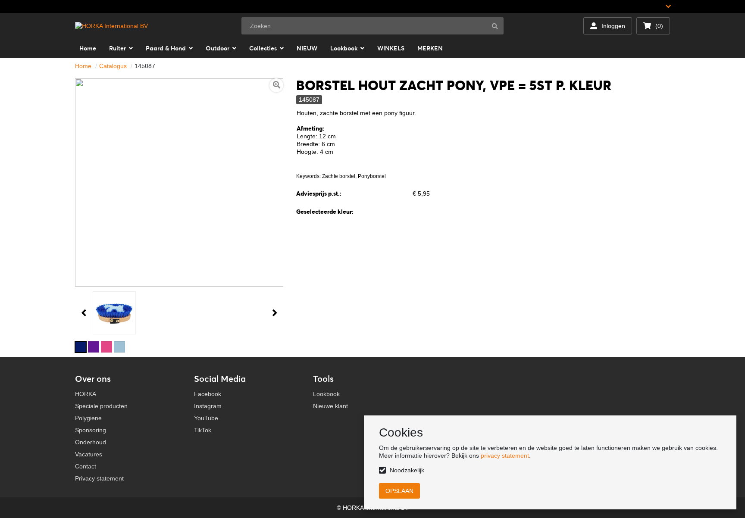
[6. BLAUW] (80, 347)
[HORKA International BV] (111, 26)
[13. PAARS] (93, 347)
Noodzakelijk (407, 470)
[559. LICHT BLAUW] (119, 347)
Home (83, 65)
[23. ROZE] (106, 347)
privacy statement (505, 455)
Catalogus (113, 65)
